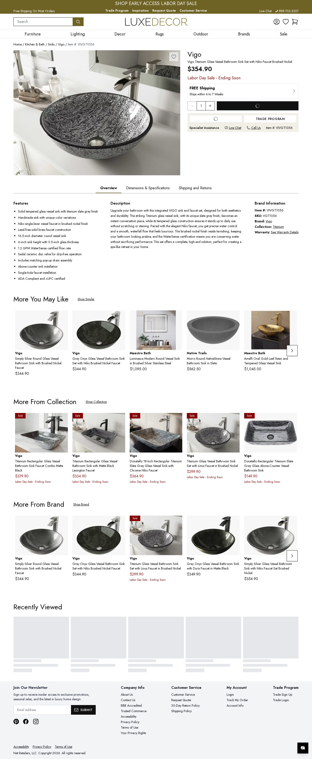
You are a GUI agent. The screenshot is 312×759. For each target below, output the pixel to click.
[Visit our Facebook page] (26, 721)
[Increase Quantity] (210, 105)
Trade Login (281, 700)
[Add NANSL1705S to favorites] (234, 317)
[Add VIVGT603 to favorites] (62, 317)
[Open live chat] (302, 748)
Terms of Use (129, 727)
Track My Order (237, 700)
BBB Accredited (131, 705)
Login (230, 694)
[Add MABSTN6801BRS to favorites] (177, 317)
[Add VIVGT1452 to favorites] (119, 420)
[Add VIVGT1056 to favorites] (173, 56)
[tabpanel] (156, 241)
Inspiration (140, 10)
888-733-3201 (289, 11)
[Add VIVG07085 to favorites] (291, 420)
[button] (295, 21)
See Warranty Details (285, 232)
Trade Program (117, 10)
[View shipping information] (243, 91)
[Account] (276, 21)
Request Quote (164, 10)
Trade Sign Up (282, 694)
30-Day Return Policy (185, 705)
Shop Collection (96, 401)
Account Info (235, 705)
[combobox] (43, 22)
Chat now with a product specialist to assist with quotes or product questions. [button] (270, 736)
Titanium (278, 226)
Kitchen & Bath (35, 44)
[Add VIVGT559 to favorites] (234, 420)
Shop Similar (86, 299)
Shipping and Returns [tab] (195, 188)
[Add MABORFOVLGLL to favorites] (291, 317)
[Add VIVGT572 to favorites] (234, 522)
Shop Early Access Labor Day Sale (156, 3)
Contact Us (128, 700)
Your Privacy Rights (133, 733)
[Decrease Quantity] (192, 105)
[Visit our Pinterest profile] (16, 721)
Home (17, 44)
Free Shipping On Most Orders (34, 11)
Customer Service (193, 10)
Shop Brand (81, 504)
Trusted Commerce (133, 711)
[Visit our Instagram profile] (36, 721)
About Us (127, 694)
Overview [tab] (108, 188)
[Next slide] (292, 350)
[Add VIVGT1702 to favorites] (177, 420)
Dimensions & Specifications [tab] (148, 188)
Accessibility (128, 716)
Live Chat (265, 11)
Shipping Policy (181, 711)
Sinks (51, 44)
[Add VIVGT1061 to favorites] (291, 522)
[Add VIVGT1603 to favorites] (62, 420)
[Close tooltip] (305, 734)
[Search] (78, 21)
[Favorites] (285, 21)
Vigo (61, 44)
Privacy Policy (130, 722)
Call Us (256, 127)
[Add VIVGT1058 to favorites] (119, 317)
